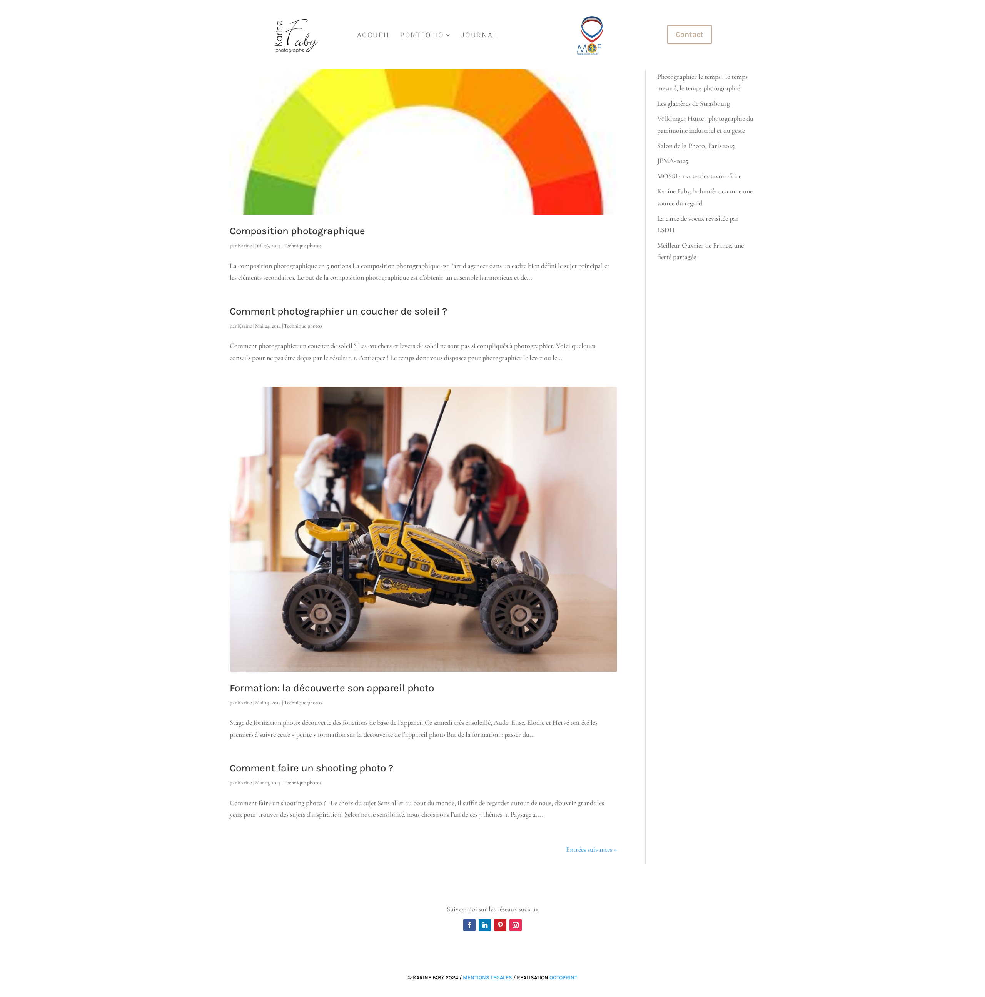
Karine (245, 245)
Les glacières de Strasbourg (693, 103)
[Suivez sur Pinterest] (500, 925)
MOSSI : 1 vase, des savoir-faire (699, 176)
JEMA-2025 (672, 160)
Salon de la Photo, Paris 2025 (696, 145)
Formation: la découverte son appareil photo (332, 688)
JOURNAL (479, 35)
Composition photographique (297, 231)
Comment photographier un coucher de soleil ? (338, 311)
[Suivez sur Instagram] (515, 925)
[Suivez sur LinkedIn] (485, 925)
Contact (689, 34)
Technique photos (303, 245)
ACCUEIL (374, 35)
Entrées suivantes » (591, 849)
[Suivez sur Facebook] (469, 925)
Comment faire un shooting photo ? (311, 768)
